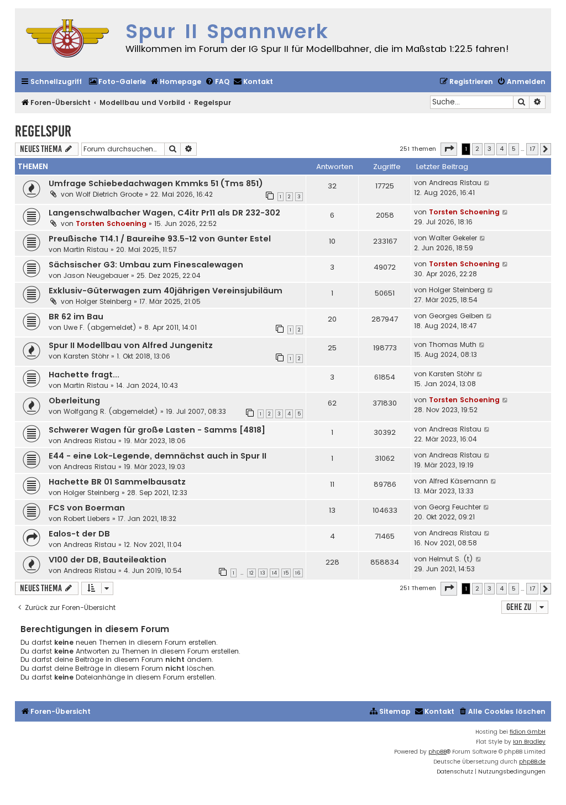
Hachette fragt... (84, 374)
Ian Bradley (529, 742)
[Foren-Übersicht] (67, 40)
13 (262, 573)
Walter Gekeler (453, 238)
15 (286, 573)
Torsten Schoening (111, 223)
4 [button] (502, 148)
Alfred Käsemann (458, 481)
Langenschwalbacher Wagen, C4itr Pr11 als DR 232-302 (164, 212)
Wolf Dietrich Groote (109, 194)
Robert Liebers (87, 518)
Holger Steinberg (104, 301)
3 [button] (489, 148)
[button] (449, 149)
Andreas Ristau (455, 182)
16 (298, 573)
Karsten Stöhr (86, 356)
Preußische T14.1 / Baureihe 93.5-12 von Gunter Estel (160, 238)
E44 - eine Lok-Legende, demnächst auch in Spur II (157, 455)
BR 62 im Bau (76, 316)
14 (274, 573)
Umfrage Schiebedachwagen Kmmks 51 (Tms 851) (156, 183)
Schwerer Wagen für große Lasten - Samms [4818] (157, 429)
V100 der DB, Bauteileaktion (107, 559)
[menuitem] (117, 82)
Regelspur (43, 131)
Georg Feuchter (455, 507)
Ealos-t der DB (79, 533)
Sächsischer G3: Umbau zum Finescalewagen (146, 264)
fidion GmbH (528, 732)
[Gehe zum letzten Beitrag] (487, 183)
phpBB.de (532, 761)
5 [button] (514, 148)
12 (251, 573)
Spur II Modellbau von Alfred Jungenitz (131, 345)
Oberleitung (74, 400)
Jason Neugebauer (96, 275)
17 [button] (532, 148)
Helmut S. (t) (451, 559)
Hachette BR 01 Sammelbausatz (117, 481)
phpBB (437, 752)
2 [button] (477, 148)
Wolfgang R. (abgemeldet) (111, 411)
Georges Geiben (456, 315)
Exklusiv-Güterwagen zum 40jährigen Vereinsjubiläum (165, 290)
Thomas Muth (452, 344)
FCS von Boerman (87, 507)
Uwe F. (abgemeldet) (100, 327)
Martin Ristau (86, 249)
